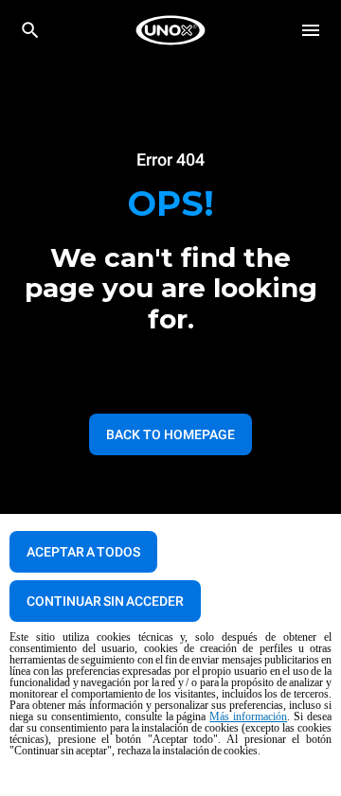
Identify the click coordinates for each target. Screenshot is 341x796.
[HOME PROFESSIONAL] (170, 30)
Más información (248, 716)
